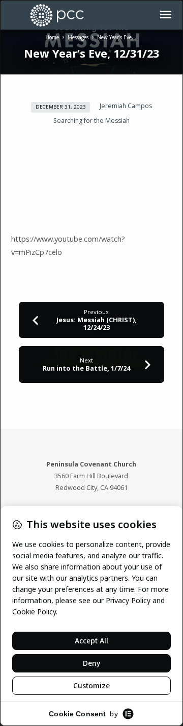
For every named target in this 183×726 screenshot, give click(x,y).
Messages (78, 37)
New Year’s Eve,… (117, 37)
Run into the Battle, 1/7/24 (86, 368)
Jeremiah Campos (126, 105)
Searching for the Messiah (91, 120)
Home (52, 37)
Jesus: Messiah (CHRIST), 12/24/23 (96, 323)
